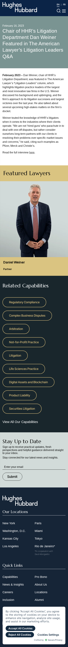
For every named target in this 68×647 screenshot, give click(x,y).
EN (58, 4)
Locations (41, 592)
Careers (7, 592)
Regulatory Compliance (24, 302)
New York (8, 523)
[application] (34, 625)
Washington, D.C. (14, 531)
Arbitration (16, 329)
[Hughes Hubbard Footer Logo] (19, 504)
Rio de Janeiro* (45, 546)
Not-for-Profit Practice (24, 342)
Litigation (15, 355)
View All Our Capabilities (20, 422)
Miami (39, 531)
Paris (38, 523)
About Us (41, 584)
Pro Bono (41, 577)
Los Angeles (10, 546)
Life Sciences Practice (23, 369)
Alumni (39, 600)
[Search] (59, 10)
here (31, 152)
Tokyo (38, 538)
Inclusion (8, 600)
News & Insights (13, 584)
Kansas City (10, 538)
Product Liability (19, 395)
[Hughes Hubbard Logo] (19, 7)
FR (64, 4)
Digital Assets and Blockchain (28, 382)
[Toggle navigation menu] (63, 10)
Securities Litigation (22, 408)
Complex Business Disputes (27, 315)
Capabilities (10, 577)
